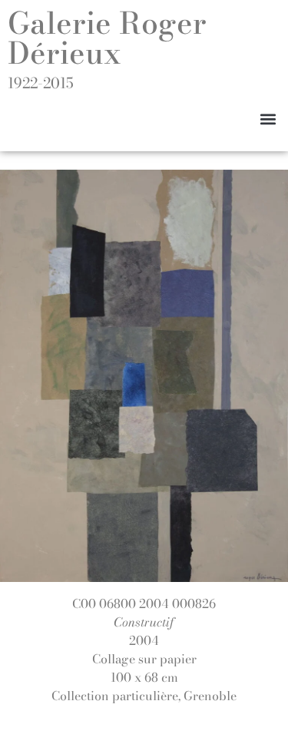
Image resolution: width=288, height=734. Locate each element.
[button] (267, 118)
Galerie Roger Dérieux (107, 38)
